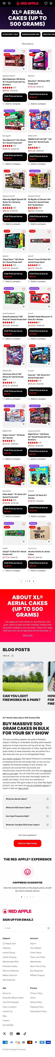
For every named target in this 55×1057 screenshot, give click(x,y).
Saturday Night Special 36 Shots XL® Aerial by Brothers (14, 202)
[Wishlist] (46, 3)
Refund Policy (36, 1002)
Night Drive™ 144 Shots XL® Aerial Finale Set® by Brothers (39, 437)
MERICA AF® (32, 136)
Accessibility (8, 1025)
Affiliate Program (37, 975)
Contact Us (7, 1011)
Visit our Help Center (27, 843)
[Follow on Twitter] (4, 1033)
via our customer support (38, 785)
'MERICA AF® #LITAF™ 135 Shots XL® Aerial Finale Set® (40, 142)
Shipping (6, 948)
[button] (8, 87)
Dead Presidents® (9, 313)
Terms (33, 998)
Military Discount (10, 975)
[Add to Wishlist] (24, 51)
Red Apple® (7, 136)
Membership (35, 961)
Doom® (30, 256)
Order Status (35, 952)
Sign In (33, 943)
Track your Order (37, 957)
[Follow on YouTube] (18, 1033)
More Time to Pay (38, 966)
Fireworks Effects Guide (13, 998)
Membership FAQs (11, 961)
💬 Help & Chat (9, 943)
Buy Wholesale (36, 971)
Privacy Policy (36, 993)
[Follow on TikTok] (25, 1033)
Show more (27, 635)
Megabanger (32, 548)
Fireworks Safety (10, 966)
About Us (7, 993)
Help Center (23, 788)
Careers (6, 1020)
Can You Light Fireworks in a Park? (21, 698)
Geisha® (5, 256)
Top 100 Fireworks (11, 1002)
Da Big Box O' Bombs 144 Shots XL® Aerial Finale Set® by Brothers (39, 202)
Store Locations (9, 1007)
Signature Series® (9, 76)
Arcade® (31, 371)
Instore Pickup (9, 952)
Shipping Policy (37, 1007)
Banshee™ (31, 76)
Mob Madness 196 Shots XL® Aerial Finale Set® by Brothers (14, 82)
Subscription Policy (38, 1011)
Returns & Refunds (11, 971)
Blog (5, 1016)
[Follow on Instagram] (11, 1033)
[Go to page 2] (33, 581)
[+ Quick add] (23, 69)
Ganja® (5, 548)
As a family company (12, 759)
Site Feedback (9, 980)
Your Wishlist (35, 948)
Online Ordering (9, 957)
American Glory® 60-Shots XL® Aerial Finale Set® (13, 377)
